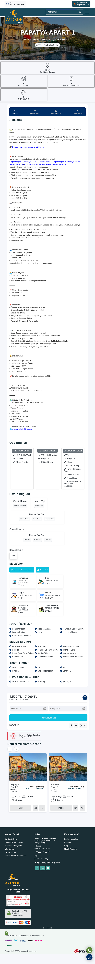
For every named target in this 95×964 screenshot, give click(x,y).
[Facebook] (37, 868)
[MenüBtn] (87, 11)
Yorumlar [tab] (78, 113)
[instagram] (42, 868)
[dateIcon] (35, 808)
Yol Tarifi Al (44, 570)
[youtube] (48, 868)
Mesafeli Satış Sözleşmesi (15, 856)
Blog (66, 846)
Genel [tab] (15, 113)
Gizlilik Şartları (10, 852)
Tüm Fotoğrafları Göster (49, 45)
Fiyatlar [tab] (34, 113)
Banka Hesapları (71, 839)
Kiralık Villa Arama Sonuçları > (46, 39)
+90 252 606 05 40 (42, 849)
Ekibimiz (67, 842)
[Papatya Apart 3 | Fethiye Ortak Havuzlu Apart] (68, 767)
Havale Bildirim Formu (14, 842)
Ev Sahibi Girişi (11, 839)
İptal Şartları (9, 849)
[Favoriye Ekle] (85, 697)
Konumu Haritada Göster (23, 570)
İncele (20, 808)
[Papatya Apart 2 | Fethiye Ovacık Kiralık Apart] (28, 767)
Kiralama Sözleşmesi (13, 846)
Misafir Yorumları (71, 849)
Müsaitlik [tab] (56, 113)
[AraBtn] (80, 11)
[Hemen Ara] (89, 950)
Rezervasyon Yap (48, 718)
